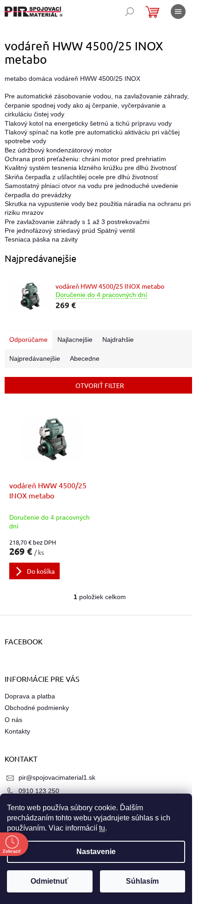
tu (102, 828)
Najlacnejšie (75, 339)
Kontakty (17, 731)
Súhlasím (142, 881)
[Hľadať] (129, 11)
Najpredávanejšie (34, 358)
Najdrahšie (118, 339)
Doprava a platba (30, 696)
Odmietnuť (49, 881)
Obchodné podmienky (37, 707)
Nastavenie (96, 851)
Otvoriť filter (99, 385)
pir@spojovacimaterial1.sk (57, 777)
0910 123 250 (39, 791)
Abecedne (85, 358)
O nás (13, 719)
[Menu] (178, 11)
